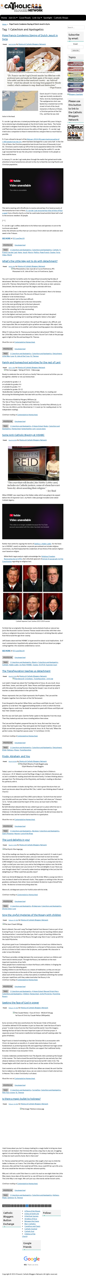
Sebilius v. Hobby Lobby (42, 544)
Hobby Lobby (14, 665)
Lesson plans (41, 429)
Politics (36, 252)
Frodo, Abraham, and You (16, 756)
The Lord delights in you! (16, 839)
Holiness (10, 750)
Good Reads (25, 17)
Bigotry (35, 662)
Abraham (35, 831)
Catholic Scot (29, 1231)
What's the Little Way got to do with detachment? (30, 261)
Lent (34, 429)
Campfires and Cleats (32, 1226)
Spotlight (47, 17)
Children (26, 994)
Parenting (56, 994)
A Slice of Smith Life (32, 1214)
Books (46, 426)
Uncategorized (20, 245)
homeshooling (26, 429)
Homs (20, 252)
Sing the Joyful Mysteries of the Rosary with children (31, 914)
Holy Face (6, 1092)
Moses (16, 750)
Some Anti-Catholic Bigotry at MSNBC (23, 434)
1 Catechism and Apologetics (20, 250)
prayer (12, 1092)
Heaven (17, 833)
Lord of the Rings (27, 833)
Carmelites (36, 1090)
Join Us (12, 17)
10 (39, 1206)
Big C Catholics (30, 1224)
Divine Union (7, 909)
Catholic (56, 250)
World (9, 255)
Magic (4, 1198)
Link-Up (36, 17)
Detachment (57, 354)
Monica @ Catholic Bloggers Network (32, 44)
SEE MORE (6, 238)
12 (46, 1206)
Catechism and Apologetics (42, 250)
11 (42, 1206)
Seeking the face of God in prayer (20, 1002)
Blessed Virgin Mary (51, 991)
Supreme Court (51, 665)
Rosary (5, 996)
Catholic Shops (61, 17)
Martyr (30, 252)
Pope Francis (44, 252)
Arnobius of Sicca (31, 1219)
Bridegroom (36, 906)
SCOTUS (42, 665)
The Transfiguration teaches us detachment (26, 670)
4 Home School (37, 426)
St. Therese (34, 356)
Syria (58, 252)
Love (12, 356)
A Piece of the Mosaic (32, 1211)
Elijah (4, 750)
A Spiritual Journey (32, 1216)
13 (49, 1206)
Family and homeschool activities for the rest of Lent (31, 362)
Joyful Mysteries (46, 994)
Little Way (6, 356)
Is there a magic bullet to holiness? (21, 1098)
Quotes (53, 252)
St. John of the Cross (22, 356)
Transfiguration (25, 750)
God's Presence (8, 833)
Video (4, 255)
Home (4, 17)
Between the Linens (32, 1221)
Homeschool (16, 429)
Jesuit (25, 252)
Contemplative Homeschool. (24, 342)
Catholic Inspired (31, 1229)
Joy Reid (22, 665)
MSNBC (29, 665)
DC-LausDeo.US (19, 238)
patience (11, 1198)
